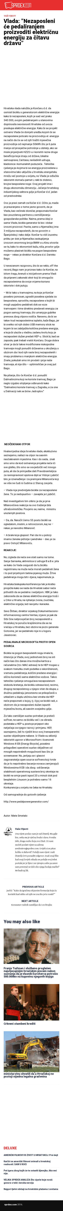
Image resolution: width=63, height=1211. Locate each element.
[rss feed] (36, 1206)
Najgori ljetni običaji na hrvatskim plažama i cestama (31, 1189)
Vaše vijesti (9, 16)
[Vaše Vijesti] (8, 831)
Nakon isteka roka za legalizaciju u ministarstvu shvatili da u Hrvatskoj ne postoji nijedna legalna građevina (29, 1073)
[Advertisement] (31, 81)
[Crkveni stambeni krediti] (31, 1001)
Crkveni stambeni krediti (19, 1023)
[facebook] (30, 1206)
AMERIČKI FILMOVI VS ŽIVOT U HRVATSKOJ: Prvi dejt (31, 1155)
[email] (24, 1206)
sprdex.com (10, 1204)
